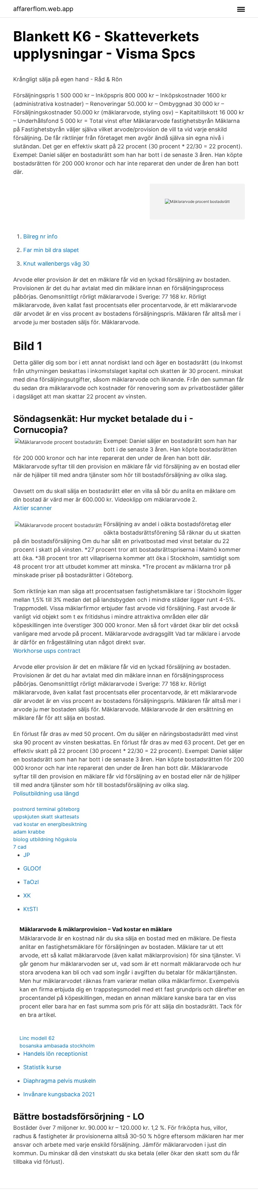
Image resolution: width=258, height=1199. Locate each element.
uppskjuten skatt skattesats (46, 816)
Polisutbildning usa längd (46, 793)
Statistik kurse (42, 1067)
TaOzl (31, 882)
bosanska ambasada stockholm (57, 1045)
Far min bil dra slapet (51, 250)
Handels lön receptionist (55, 1053)
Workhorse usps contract (47, 650)
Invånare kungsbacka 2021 (59, 1094)
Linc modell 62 (37, 1038)
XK (27, 895)
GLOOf (32, 868)
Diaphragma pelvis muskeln (59, 1080)
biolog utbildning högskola (45, 839)
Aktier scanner (32, 508)
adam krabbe (29, 832)
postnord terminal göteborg (46, 809)
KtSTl (30, 909)
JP (26, 855)
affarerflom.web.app (43, 9)
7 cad (19, 847)
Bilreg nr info (40, 236)
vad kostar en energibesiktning (50, 824)
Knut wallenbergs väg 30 (56, 263)
